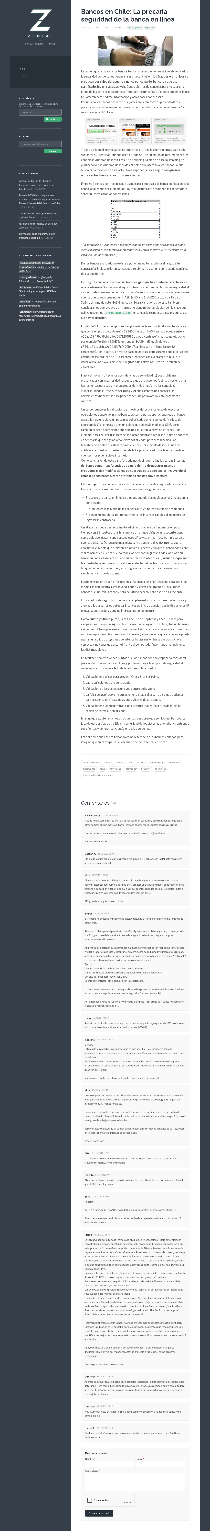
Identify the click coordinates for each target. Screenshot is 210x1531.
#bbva (130, 762)
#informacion (173, 762)
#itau (102, 768)
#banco (106, 762)
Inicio (22, 68)
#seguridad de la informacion (97, 775)
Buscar (53, 151)
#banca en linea (90, 762)
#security (145, 768)
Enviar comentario (99, 1513)
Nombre (90, 1459)
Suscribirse (52, 119)
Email (140, 1459)
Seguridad (149, 27)
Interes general (135, 27)
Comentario (92, 1471)
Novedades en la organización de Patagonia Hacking (37, 235)
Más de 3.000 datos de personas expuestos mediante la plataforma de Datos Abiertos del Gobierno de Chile (39, 201)
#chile (141, 762)
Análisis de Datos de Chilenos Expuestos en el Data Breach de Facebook (36, 184)
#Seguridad (160, 768)
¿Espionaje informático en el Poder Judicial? (38, 225)
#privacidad (115, 768)
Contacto (25, 75)
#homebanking (155, 762)
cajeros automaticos (118, 312)
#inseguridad (89, 768)
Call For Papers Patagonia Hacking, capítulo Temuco (38, 215)
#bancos (118, 762)
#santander (131, 768)
